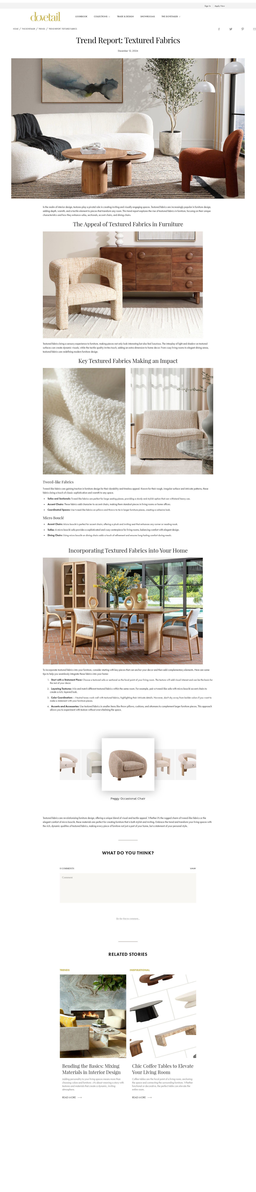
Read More (69, 1097)
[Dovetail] (46, 16)
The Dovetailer (28, 29)
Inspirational (140, 970)
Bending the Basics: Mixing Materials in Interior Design (91, 1069)
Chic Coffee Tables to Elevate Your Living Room (162, 1069)
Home (15, 29)
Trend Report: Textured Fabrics (63, 29)
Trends (42, 29)
